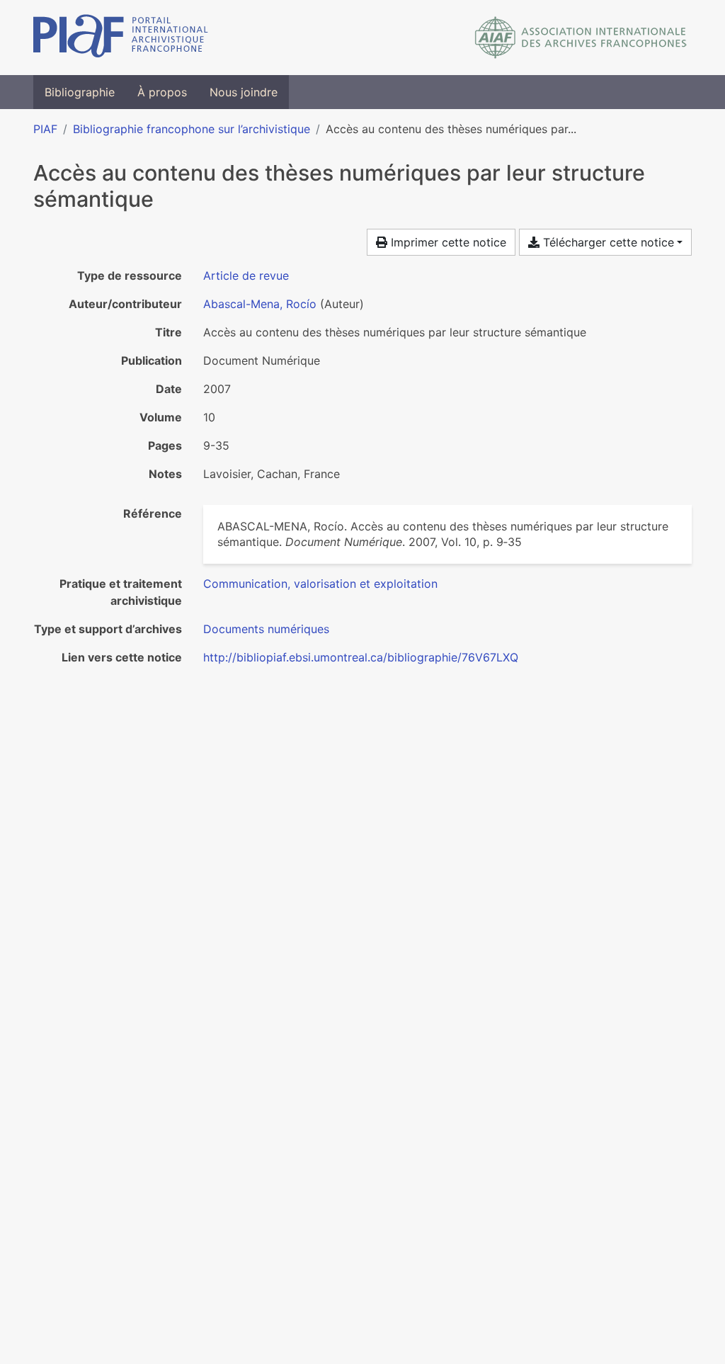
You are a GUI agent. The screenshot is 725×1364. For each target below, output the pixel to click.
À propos (162, 92)
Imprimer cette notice (446, 242)
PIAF (45, 129)
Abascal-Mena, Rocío (259, 304)
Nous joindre (244, 92)
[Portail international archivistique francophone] (120, 37)
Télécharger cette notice (607, 242)
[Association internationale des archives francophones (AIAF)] (581, 37)
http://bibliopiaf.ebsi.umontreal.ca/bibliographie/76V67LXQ (360, 657)
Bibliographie (80, 92)
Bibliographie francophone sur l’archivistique (191, 129)
